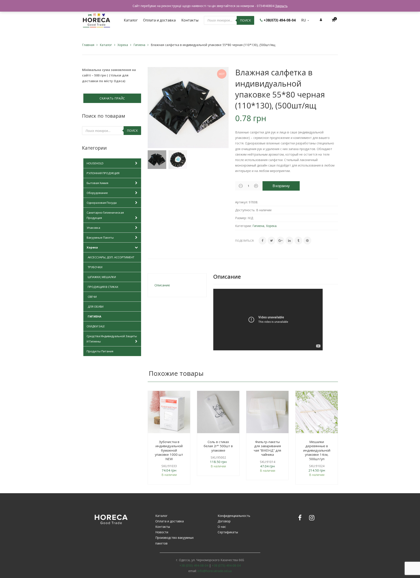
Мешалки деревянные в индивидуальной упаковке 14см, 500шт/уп (316, 450)
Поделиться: (244, 241)
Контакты (162, 527)
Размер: (241, 218)
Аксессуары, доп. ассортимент (111, 257)
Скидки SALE (96, 326)
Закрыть (281, 6)
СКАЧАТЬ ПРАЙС (112, 98)
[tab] (177, 285)
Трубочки (95, 267)
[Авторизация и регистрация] (321, 20)
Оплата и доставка (169, 521)
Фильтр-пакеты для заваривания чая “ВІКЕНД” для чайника (267, 448)
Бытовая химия (97, 183)
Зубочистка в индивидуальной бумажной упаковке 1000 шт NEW (169, 450)
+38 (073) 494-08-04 (226, 565)
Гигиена (139, 45)
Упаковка (93, 228)
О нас (222, 527)
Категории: (243, 226)
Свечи (92, 297)
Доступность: (245, 210)
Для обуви (95, 307)
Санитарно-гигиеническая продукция (105, 215)
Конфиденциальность (234, 516)
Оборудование (97, 193)
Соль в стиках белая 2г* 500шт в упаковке (218, 446)
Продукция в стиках (103, 287)
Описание (162, 285)
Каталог (106, 45)
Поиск (245, 20)
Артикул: (241, 202)
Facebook (300, 517)
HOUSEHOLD (95, 163)
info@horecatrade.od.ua (215, 571)
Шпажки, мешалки (102, 277)
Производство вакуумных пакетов (174, 540)
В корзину (281, 185)
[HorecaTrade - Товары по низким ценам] (96, 20)
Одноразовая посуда (102, 203)
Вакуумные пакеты (100, 237)
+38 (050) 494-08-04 (193, 565)
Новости (161, 532)
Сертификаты (228, 532)
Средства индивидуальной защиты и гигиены (112, 338)
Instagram (311, 517)
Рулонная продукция (103, 173)
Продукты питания (100, 351)
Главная (88, 45)
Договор (224, 521)
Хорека (122, 45)
